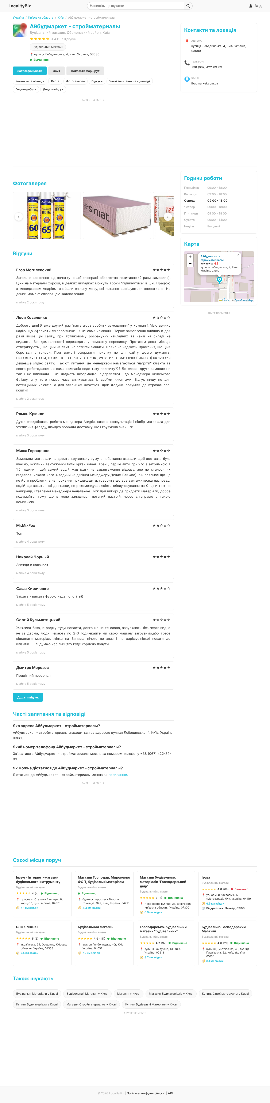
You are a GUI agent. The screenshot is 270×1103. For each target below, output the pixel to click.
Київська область (40, 17)
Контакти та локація (30, 81)
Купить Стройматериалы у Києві (225, 993)
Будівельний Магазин (47, 47)
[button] (220, 280)
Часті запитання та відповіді (129, 81)
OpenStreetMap (244, 300)
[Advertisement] (93, 131)
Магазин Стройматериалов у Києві (91, 1004)
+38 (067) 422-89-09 (206, 67)
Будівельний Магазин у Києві (87, 993)
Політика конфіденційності (146, 1093)
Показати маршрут (85, 71)
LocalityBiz (19, 5)
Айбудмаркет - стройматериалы (212, 258)
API (170, 1093)
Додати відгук (53, 89)
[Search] (188, 6)
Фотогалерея (75, 81)
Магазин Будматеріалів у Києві (171, 993)
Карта (55, 81)
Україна (18, 17)
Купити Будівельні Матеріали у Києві (151, 1004)
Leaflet (226, 300)
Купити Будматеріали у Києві (37, 1004)
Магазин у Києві (128, 993)
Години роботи (26, 89)
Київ (61, 17)
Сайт (56, 71)
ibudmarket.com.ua (204, 83)
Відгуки (97, 81)
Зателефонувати (29, 71)
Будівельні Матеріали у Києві (37, 993)
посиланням (118, 775)
